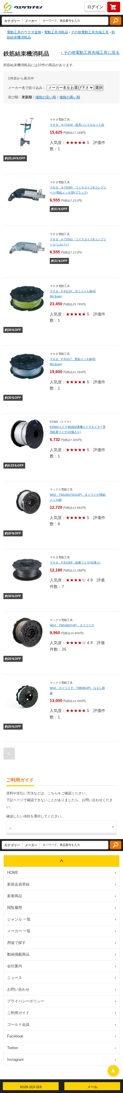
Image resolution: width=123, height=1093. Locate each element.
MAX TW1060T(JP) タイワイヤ (72, 625)
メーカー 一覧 (61, 931)
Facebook (61, 1036)
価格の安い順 (45, 97)
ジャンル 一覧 (61, 919)
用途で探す (61, 943)
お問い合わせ (61, 989)
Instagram (61, 1059)
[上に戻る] (113, 1074)
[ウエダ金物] (22, 7)
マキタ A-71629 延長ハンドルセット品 (77, 124)
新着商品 (61, 896)
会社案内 (61, 966)
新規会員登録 (61, 884)
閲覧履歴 (61, 907)
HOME (61, 872)
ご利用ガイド (61, 1013)
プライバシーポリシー (61, 1001)
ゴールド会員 (61, 1024)
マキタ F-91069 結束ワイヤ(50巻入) (75, 562)
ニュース (61, 978)
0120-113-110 (31, 1087)
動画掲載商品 (61, 954)
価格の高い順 (69, 97)
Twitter (61, 1048)
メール (92, 1087)
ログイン (95, 7)
